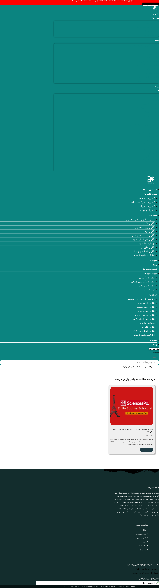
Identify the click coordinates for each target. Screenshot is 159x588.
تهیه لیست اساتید (151, 69)
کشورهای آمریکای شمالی (147, 27)
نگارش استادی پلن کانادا (148, 77)
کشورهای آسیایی (151, 23)
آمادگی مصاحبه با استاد (148, 81)
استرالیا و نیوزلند (151, 35)
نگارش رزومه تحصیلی (149, 53)
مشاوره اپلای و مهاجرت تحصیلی (144, 45)
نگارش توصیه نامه (150, 57)
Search (156, 353)
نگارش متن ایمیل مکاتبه (148, 65)
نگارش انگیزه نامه (150, 49)
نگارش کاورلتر (152, 73)
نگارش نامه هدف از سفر (147, 61)
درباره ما (153, 261)
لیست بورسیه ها (150, 190)
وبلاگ (154, 265)
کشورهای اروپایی (151, 31)
